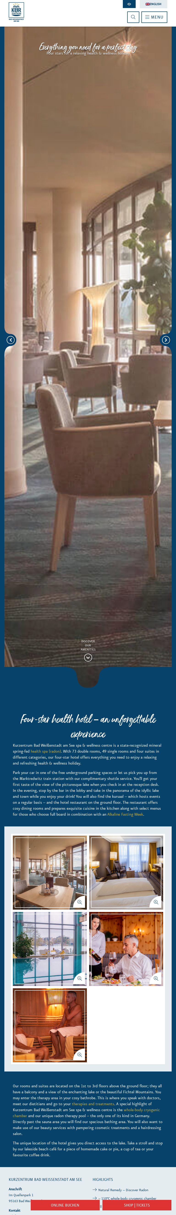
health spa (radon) (46, 751)
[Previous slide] (11, 340)
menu (156, 17)
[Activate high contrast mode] (129, 4)
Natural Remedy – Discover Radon (123, 1190)
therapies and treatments (93, 1103)
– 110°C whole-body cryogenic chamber (127, 1198)
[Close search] (133, 17)
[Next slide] (166, 340)
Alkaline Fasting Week (125, 814)
